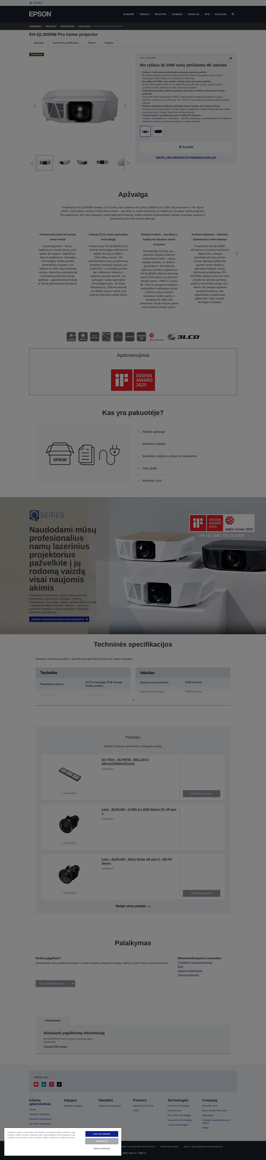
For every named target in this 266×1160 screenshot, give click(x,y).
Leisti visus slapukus (102, 1134)
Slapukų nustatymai (102, 1148)
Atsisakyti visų (102, 1141)
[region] (62, 1142)
